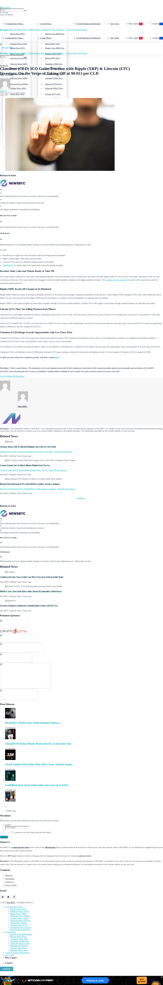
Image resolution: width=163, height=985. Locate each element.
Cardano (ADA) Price (19, 939)
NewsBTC (11, 902)
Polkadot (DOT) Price (19, 950)
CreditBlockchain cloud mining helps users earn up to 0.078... (37, 785)
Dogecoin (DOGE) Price (54, 88)
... (6, 805)
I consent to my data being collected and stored (32, 832)
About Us (9, 875)
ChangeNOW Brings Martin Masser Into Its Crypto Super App (38, 743)
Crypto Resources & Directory (88, 24)
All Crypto (114, 24)
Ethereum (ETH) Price (53, 98)
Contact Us (9, 882)
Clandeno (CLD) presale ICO (118, 280)
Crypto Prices (45, 24)
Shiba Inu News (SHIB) (19, 78)
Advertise (7, 969)
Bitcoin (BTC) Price (52, 58)
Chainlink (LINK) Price (54, 78)
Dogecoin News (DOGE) (19, 98)
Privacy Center (11, 885)
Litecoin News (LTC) (19, 925)
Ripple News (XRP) (18, 914)
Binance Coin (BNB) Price (54, 34)
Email (8, 825)
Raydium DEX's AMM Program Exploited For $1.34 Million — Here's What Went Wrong (43, 30)
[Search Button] (25, 10)
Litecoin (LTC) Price (18, 948)
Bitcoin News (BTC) (17, 34)
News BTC (3, 91)
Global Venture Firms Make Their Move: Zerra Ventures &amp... (39, 764)
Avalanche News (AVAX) (20, 927)
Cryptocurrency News (14, 24)
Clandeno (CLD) (9, 265)
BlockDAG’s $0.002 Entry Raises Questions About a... (33, 722)
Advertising (9, 879)
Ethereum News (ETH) (19, 911)
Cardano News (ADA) (18, 88)
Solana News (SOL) (18, 923)
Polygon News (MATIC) (20, 930)
